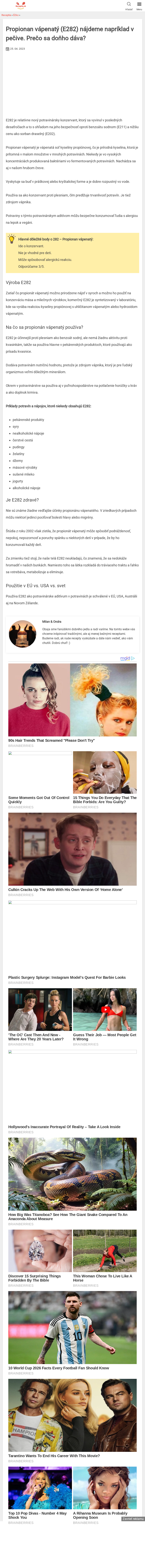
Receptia (6, 15)
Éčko (16, 15)
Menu (139, 9)
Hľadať (129, 9)
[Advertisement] (72, 80)
